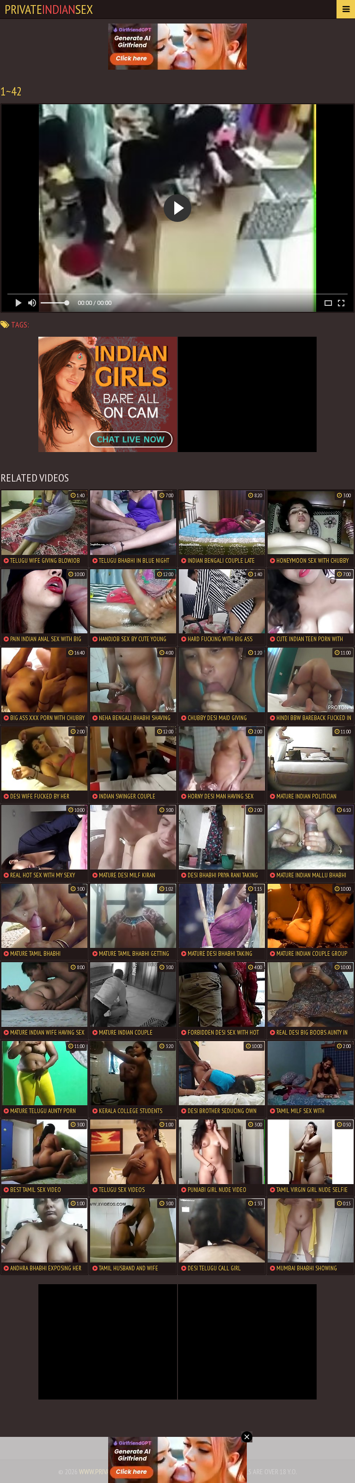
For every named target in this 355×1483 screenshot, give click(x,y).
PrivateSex (49, 9)
